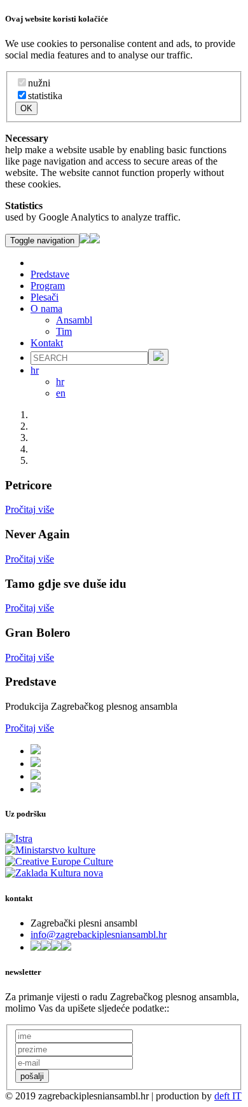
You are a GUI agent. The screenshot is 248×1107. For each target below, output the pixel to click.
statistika (45, 95)
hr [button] (35, 370)
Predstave (50, 274)
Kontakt (47, 342)
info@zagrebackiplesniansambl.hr (99, 934)
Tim (64, 331)
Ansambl (74, 320)
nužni (39, 83)
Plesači (45, 297)
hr (60, 381)
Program (48, 285)
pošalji (32, 1076)
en (60, 393)
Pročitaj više (29, 509)
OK (26, 108)
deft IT (228, 1095)
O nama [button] (46, 308)
